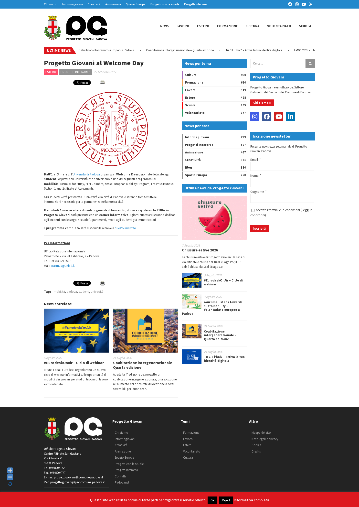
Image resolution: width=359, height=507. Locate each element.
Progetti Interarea (195, 4)
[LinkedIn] (290, 116)
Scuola (305, 26)
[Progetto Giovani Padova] (75, 37)
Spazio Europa (136, 4)
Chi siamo (50, 4)
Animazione (113, 4)
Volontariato (279, 26)
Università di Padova (86, 174)
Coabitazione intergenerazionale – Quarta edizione (170, 50)
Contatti (120, 476)
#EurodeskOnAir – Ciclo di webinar (74, 362)
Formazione (227, 26)
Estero (203, 26)
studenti (84, 292)
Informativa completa (251, 500)
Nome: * (255, 175)
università (97, 292)
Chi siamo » (262, 102)
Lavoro (183, 26)
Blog (188, 167)
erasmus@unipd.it (63, 266)
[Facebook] (266, 116)
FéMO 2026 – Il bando (298, 50)
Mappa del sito (261, 433)
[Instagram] (254, 116)
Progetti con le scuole (164, 4)
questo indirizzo (125, 228)
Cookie (256, 445)
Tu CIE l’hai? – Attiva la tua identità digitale (244, 50)
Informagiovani (72, 4)
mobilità (59, 292)
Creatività (94, 4)
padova (72, 292)
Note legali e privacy (265, 439)
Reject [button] (226, 500)
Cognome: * (258, 192)
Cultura (252, 26)
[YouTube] (278, 116)
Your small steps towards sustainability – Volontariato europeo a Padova (212, 308)
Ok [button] (212, 500)
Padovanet (122, 482)
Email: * (255, 160)
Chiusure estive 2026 (200, 250)
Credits (256, 451)
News (164, 26)
